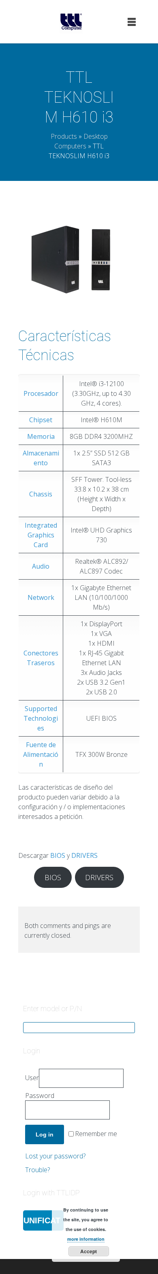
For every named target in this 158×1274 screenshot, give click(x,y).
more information (86, 1239)
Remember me (96, 1134)
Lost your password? (55, 1156)
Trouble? (37, 1169)
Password (39, 1095)
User (32, 1077)
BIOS (53, 877)
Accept (88, 1251)
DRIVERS (99, 877)
